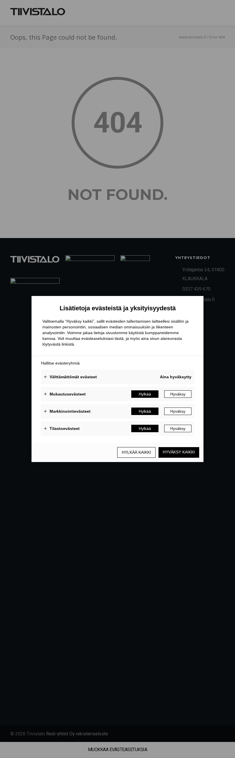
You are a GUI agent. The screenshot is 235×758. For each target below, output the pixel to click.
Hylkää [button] (145, 394)
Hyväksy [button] (177, 394)
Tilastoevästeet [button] (62, 428)
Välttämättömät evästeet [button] (70, 377)
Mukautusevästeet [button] (65, 394)
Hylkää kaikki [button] (136, 452)
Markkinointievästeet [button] (67, 411)
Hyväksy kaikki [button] (179, 452)
